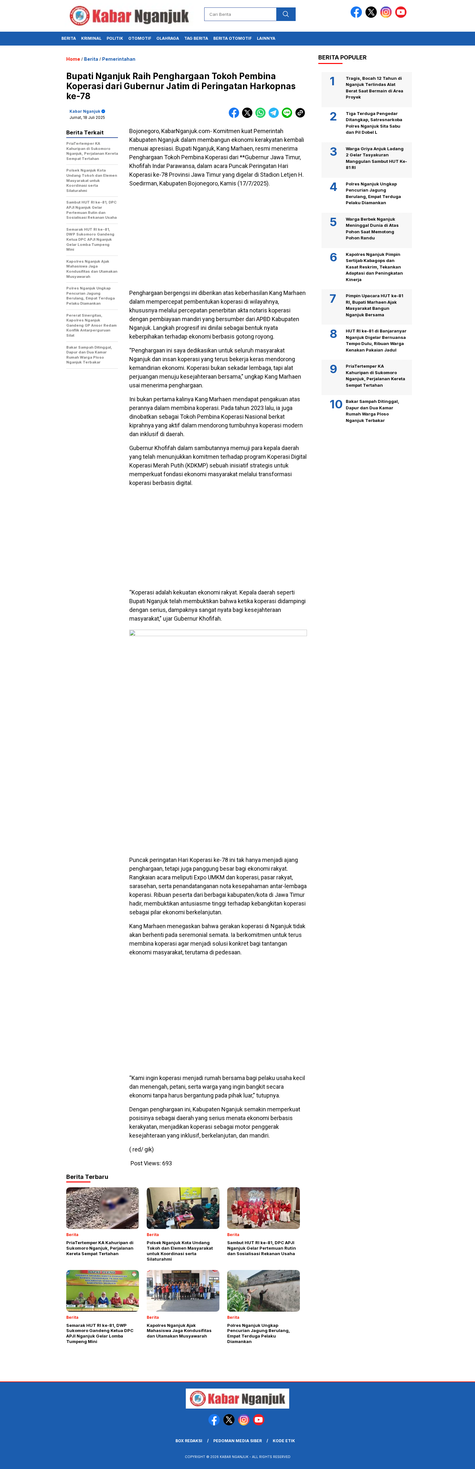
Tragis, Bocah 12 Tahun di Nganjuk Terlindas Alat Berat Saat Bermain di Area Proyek (374, 87)
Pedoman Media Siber (237, 1440)
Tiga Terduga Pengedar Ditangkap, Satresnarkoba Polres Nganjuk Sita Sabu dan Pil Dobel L (374, 122)
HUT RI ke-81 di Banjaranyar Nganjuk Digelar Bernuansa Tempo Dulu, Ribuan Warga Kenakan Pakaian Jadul (376, 340)
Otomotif (139, 38)
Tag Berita (196, 38)
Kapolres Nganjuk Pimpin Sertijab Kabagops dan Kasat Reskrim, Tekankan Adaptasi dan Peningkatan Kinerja (374, 266)
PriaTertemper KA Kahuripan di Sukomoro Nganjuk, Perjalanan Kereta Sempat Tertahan (375, 375)
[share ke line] (288, 116)
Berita (68, 38)
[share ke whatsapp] (262, 116)
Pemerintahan (118, 59)
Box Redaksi (188, 1440)
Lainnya (266, 38)
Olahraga (167, 38)
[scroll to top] (455, 1459)
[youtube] (402, 16)
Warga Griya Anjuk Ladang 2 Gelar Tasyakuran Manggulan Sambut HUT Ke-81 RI (376, 158)
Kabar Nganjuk (84, 111)
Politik (115, 38)
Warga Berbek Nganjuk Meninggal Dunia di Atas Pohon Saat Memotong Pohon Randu (372, 228)
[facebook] (357, 16)
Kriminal (91, 38)
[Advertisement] (218, 238)
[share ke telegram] (275, 116)
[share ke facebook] (235, 116)
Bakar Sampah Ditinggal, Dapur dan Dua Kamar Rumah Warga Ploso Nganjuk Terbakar (372, 411)
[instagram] (387, 16)
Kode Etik (284, 1440)
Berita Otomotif (232, 38)
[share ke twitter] (248, 116)
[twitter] (372, 16)
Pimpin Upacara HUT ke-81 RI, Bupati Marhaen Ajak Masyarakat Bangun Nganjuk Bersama (374, 305)
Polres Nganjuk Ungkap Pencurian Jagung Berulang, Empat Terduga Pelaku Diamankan (373, 193)
